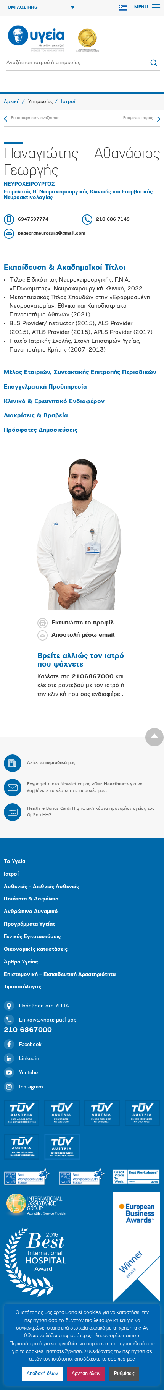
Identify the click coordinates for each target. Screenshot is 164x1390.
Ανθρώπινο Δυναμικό (31, 912)
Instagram (31, 1087)
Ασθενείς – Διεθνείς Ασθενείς (41, 887)
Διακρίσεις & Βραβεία (36, 416)
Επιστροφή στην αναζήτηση (35, 118)
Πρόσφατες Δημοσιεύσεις (40, 430)
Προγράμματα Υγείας (29, 924)
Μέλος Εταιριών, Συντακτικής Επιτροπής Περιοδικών (80, 373)
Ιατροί (11, 874)
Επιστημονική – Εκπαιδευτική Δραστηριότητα (60, 975)
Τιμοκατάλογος (22, 987)
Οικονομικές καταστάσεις (36, 949)
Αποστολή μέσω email (83, 636)
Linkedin (29, 1059)
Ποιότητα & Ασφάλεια (31, 899)
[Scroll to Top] (154, 737)
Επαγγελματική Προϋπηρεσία (45, 387)
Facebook (30, 1045)
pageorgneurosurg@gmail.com (51, 233)
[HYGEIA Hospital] (36, 39)
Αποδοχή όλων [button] (42, 1373)
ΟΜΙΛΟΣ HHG (23, 7)
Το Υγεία (14, 861)
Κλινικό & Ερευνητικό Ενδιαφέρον (54, 402)
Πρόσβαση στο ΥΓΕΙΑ (44, 1006)
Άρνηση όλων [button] (86, 1373)
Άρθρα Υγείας (21, 962)
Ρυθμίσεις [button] (124, 1373)
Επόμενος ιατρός (138, 118)
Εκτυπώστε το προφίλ (82, 623)
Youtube (28, 1073)
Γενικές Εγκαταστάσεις (32, 937)
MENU (142, 7)
